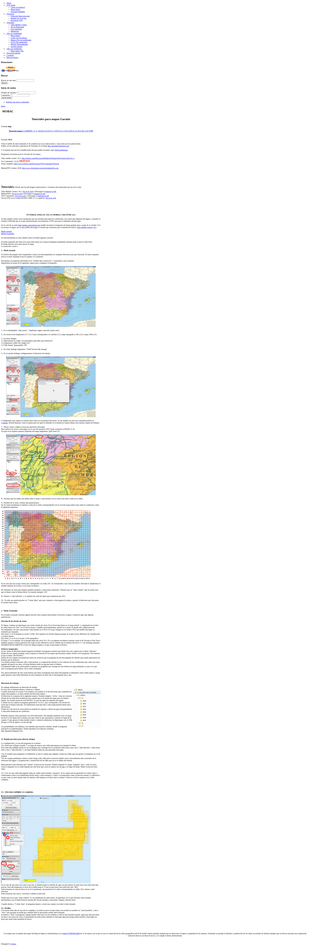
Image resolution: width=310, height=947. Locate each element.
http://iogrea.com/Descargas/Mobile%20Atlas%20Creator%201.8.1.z (48, 158)
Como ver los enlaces (19, 38)
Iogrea (13, 944)
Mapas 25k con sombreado (21, 40)
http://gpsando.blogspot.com (58, 146)
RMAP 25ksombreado (19, 44)
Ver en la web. (20, 196)
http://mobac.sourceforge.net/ (29, 225)
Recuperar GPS (17, 20)
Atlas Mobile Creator (19, 25)
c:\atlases (4, 423)
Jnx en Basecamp (17, 27)
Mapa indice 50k (17, 51)
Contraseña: (6, 95)
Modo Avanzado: (7, 234)
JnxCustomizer (16, 29)
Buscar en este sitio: (9, 80)
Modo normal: (6, 231)
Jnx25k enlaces (16, 47)
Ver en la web (28, 191)
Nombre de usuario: (9, 93)
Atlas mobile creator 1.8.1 (87, 227)
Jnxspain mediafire (18, 12)
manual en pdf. (50, 191)
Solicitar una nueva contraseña (17, 102)
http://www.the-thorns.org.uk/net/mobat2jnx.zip (40, 168)
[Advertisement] (51, 179)
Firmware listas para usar (20, 16)
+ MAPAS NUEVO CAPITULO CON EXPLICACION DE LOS (51, 131)
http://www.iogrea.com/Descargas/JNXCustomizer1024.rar (36, 164)
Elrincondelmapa (61, 150)
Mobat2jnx (15, 31)
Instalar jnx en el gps (18, 18)
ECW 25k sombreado (19, 42)
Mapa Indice (15, 9)
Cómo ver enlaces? (18, 7)
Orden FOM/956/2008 (71, 933)
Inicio (3, 106)
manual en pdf (43, 196)
